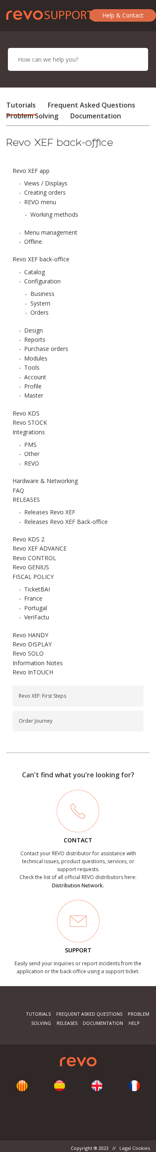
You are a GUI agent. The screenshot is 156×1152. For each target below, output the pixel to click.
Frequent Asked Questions (91, 105)
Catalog (34, 272)
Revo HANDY (30, 635)
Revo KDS (26, 413)
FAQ (18, 490)
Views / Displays (45, 183)
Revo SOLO (28, 653)
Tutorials (21, 105)
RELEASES (26, 499)
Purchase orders (46, 349)
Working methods (54, 214)
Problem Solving (32, 115)
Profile (33, 386)
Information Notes (37, 663)
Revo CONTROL (34, 558)
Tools (32, 367)
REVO (31, 463)
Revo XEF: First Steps (42, 695)
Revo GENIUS (30, 567)
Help (134, 1023)
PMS (30, 444)
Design (33, 330)
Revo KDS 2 (28, 539)
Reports (34, 339)
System (40, 303)
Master (33, 395)
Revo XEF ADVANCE (39, 548)
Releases (67, 1023)
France (33, 598)
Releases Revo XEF (49, 512)
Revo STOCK (29, 422)
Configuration (42, 281)
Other (32, 454)
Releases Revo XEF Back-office (66, 522)
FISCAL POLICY (33, 577)
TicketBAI (37, 589)
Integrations (28, 432)
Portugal (35, 608)
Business (42, 294)
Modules (35, 358)
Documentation (95, 115)
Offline (33, 241)
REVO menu (40, 202)
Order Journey (35, 720)
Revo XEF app (31, 171)
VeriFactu (36, 617)
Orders (39, 312)
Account (35, 377)
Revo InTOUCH (32, 672)
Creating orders (45, 192)
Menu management (50, 232)
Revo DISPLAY (32, 644)
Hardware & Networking (45, 481)
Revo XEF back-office (40, 259)
